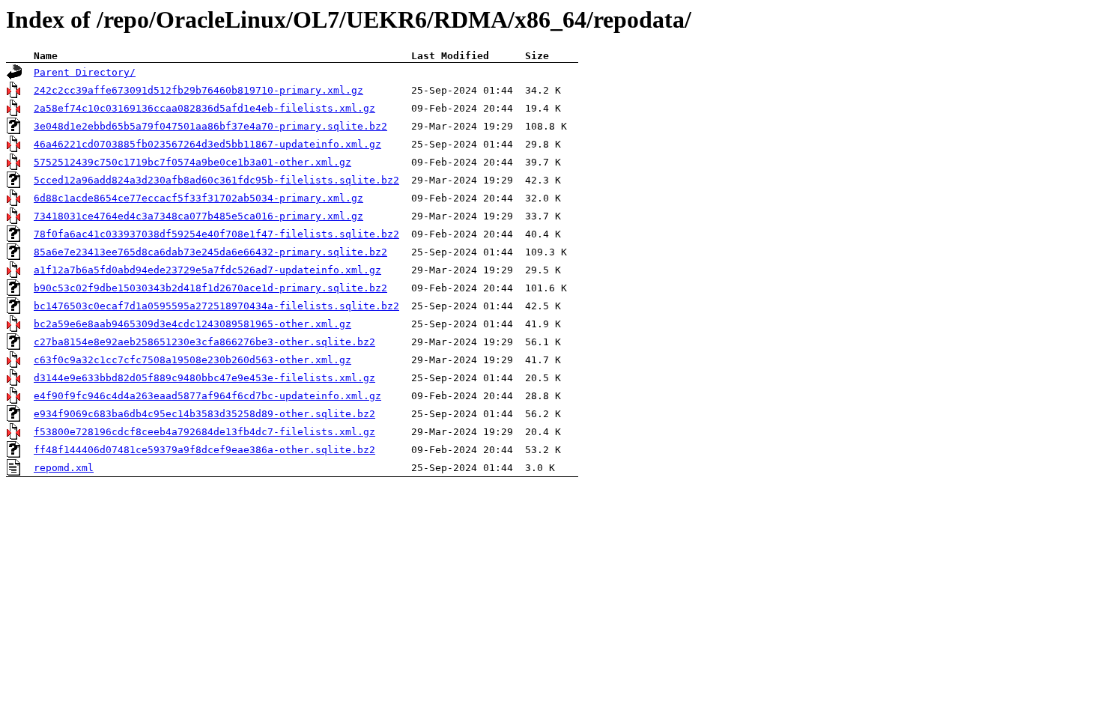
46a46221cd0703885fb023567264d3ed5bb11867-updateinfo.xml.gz (207, 144)
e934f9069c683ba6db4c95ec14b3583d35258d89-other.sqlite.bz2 (204, 413)
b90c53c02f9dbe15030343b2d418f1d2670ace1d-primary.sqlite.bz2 (210, 288)
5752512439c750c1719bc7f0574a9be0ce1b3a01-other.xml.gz (192, 162)
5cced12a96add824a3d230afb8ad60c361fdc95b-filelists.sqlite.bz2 (216, 180)
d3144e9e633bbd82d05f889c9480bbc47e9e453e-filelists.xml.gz (204, 377)
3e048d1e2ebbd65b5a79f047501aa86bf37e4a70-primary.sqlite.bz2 (210, 126)
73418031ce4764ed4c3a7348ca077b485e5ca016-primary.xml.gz (198, 216)
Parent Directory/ (85, 72)
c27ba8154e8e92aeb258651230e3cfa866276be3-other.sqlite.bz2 (204, 342)
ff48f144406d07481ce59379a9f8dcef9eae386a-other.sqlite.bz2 (204, 449)
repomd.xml (64, 467)
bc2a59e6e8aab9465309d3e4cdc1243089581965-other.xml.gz (192, 324)
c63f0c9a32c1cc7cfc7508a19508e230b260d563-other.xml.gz (192, 359)
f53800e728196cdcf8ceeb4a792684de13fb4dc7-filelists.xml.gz (204, 431)
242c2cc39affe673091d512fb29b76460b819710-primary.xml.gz (198, 90)
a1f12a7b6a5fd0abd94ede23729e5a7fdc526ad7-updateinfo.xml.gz (207, 270)
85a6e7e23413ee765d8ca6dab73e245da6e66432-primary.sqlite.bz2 (210, 252)
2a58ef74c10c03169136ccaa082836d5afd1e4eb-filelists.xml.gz (204, 108)
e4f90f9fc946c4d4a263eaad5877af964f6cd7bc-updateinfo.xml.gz (207, 395)
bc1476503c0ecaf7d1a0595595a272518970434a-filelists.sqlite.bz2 (216, 306)
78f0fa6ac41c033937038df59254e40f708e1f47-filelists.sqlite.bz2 (216, 234)
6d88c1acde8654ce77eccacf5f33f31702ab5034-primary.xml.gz (198, 198)
